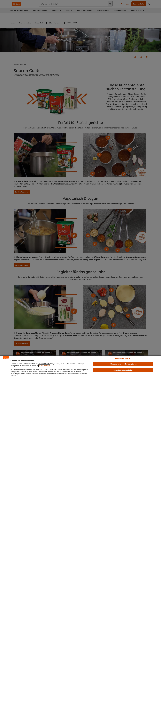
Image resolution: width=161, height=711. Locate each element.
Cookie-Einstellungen (123, 358)
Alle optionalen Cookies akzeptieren (123, 364)
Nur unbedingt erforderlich (123, 370)
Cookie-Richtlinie (44, 366)
